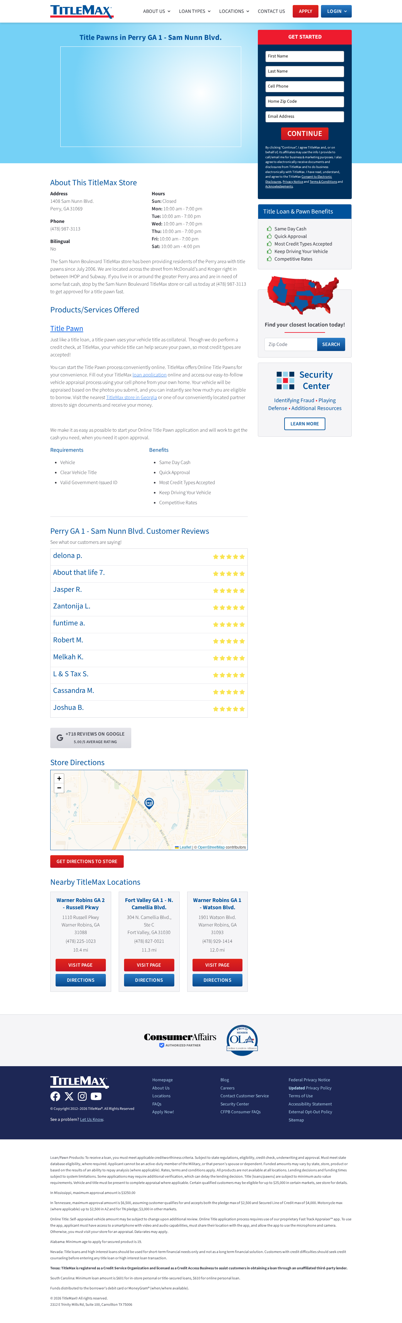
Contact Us (271, 11)
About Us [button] (154, 11)
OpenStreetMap (211, 847)
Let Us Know (91, 1119)
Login (334, 11)
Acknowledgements (279, 186)
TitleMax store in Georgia (131, 397)
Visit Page (80, 965)
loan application (150, 374)
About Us (161, 1088)
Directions (81, 980)
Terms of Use (301, 1096)
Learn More (308, 425)
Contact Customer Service (244, 1096)
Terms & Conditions (323, 181)
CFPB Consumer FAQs (240, 1112)
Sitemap (296, 1120)
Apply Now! (163, 1112)
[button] (149, 803)
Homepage (162, 1080)
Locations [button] (231, 11)
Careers (227, 1088)
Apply (305, 11)
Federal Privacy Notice (309, 1080)
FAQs (156, 1104)
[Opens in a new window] (180, 1040)
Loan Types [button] (192, 11)
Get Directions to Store (87, 861)
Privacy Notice (293, 181)
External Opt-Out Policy (310, 1112)
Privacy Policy (310, 1088)
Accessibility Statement (310, 1104)
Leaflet (185, 847)
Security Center (234, 1104)
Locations (161, 1096)
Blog (224, 1080)
